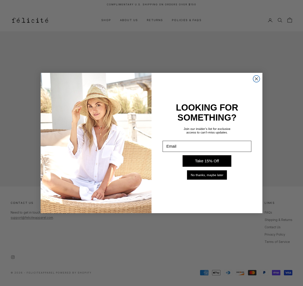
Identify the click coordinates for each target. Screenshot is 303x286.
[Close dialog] (256, 78)
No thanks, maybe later (207, 175)
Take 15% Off (207, 161)
